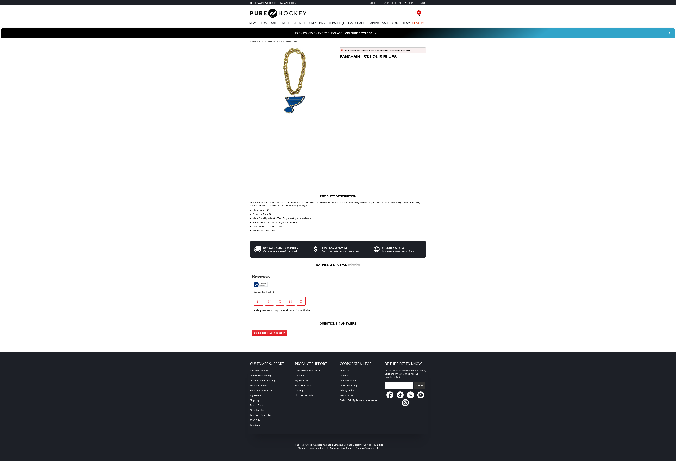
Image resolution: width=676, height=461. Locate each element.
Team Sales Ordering (260, 375)
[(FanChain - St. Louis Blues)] (293, 81)
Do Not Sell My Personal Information (359, 400)
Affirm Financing (348, 385)
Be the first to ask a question (269, 332)
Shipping (254, 400)
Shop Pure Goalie (304, 395)
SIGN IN (385, 3)
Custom (418, 23)
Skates (273, 23)
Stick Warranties (258, 385)
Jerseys (347, 23)
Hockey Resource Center (308, 370)
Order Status (417, 3)
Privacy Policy (347, 390)
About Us (344, 370)
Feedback (255, 424)
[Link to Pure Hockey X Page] (411, 397)
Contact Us (399, 3)
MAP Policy (256, 420)
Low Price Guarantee (261, 415)
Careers (344, 375)
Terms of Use (346, 395)
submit (419, 385)
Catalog (299, 390)
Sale (385, 23)
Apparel (334, 23)
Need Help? (299, 444)
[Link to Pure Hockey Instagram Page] (405, 405)
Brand (395, 23)
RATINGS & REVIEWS (332, 265)
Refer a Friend (257, 405)
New (252, 23)
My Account (256, 395)
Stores (374, 3)
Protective (288, 23)
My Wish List (301, 380)
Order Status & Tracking (262, 380)
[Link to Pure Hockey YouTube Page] (421, 397)
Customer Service (259, 370)
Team (406, 23)
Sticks (262, 23)
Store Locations (258, 410)
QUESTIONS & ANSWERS (338, 323)
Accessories (308, 23)
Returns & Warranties (261, 390)
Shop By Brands (303, 385)
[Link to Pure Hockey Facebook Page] (390, 397)
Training (373, 23)
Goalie (360, 23)
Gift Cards (300, 375)
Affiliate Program (348, 380)
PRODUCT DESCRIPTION (338, 196)
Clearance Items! (288, 3)
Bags (322, 23)
